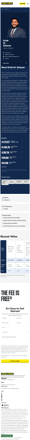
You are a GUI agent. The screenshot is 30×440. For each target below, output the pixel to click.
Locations (3, 384)
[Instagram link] (1, 398)
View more (3, 166)
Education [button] (6, 63)
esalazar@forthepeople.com (12, 56)
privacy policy (3, 357)
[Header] (7, 3)
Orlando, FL (8, 52)
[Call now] (22, 3)
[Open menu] (28, 3)
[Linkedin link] (1, 400)
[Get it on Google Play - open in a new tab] (5, 407)
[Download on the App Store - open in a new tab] (5, 405)
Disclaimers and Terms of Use (13, 439)
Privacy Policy (4, 439)
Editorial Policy (15, 388)
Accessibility (4, 388)
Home (2, 9)
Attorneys (7, 9)
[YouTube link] (1, 396)
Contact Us (12, 384)
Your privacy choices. (7, 435)
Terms (18, 355)
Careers (8, 384)
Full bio (7, 58)
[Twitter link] (1, 393)
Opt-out (9, 388)
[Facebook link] (1, 395)
